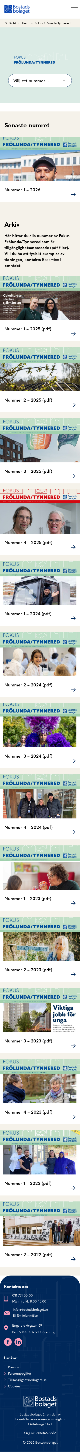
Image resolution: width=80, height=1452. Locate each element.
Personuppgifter (19, 1373)
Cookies (14, 1386)
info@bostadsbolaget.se (30, 1309)
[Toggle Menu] (74, 9)
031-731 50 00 (22, 1295)
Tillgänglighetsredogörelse (27, 1380)
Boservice (50, 259)
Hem (25, 23)
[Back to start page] (17, 9)
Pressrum (15, 1367)
